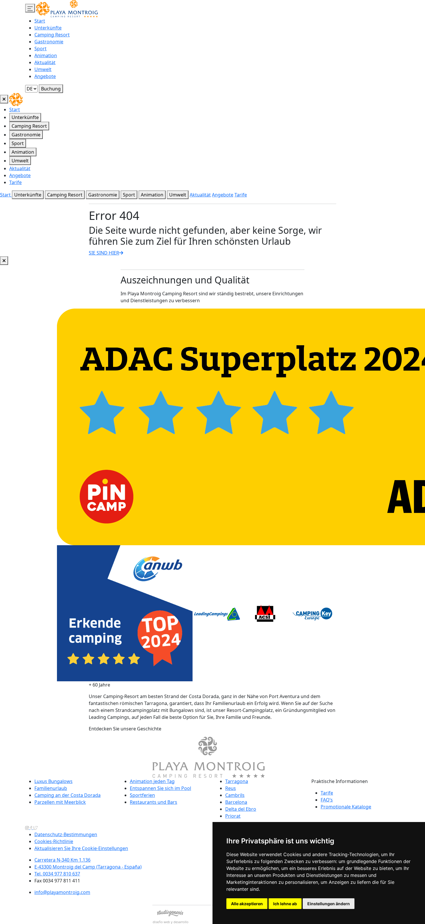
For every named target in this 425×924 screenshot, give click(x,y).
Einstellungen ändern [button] (328, 903)
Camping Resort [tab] (29, 126)
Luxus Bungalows (53, 781)
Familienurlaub (50, 788)
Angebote (45, 76)
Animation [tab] (23, 152)
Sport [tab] (18, 143)
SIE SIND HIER (104, 253)
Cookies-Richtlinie (53, 841)
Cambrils (235, 795)
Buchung (51, 89)
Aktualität (45, 62)
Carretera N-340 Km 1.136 (62, 860)
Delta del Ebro (240, 809)
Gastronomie (48, 41)
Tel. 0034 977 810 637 (57, 874)
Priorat (233, 816)
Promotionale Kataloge (346, 807)
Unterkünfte (48, 28)
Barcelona (236, 802)
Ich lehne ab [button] (285, 903)
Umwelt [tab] (20, 160)
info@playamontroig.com (62, 892)
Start (39, 21)
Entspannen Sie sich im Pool (160, 788)
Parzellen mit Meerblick (60, 802)
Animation (45, 55)
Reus (230, 788)
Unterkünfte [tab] (25, 117)
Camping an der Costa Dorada (67, 795)
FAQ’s (327, 800)
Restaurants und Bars (153, 802)
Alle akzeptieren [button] (247, 903)
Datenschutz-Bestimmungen (65, 834)
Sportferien (142, 795)
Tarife (15, 182)
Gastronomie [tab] (26, 134)
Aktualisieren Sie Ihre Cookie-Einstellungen (81, 848)
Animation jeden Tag (152, 781)
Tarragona (236, 781)
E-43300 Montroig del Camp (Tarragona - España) (88, 867)
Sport (40, 48)
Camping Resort (52, 34)
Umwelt (42, 69)
